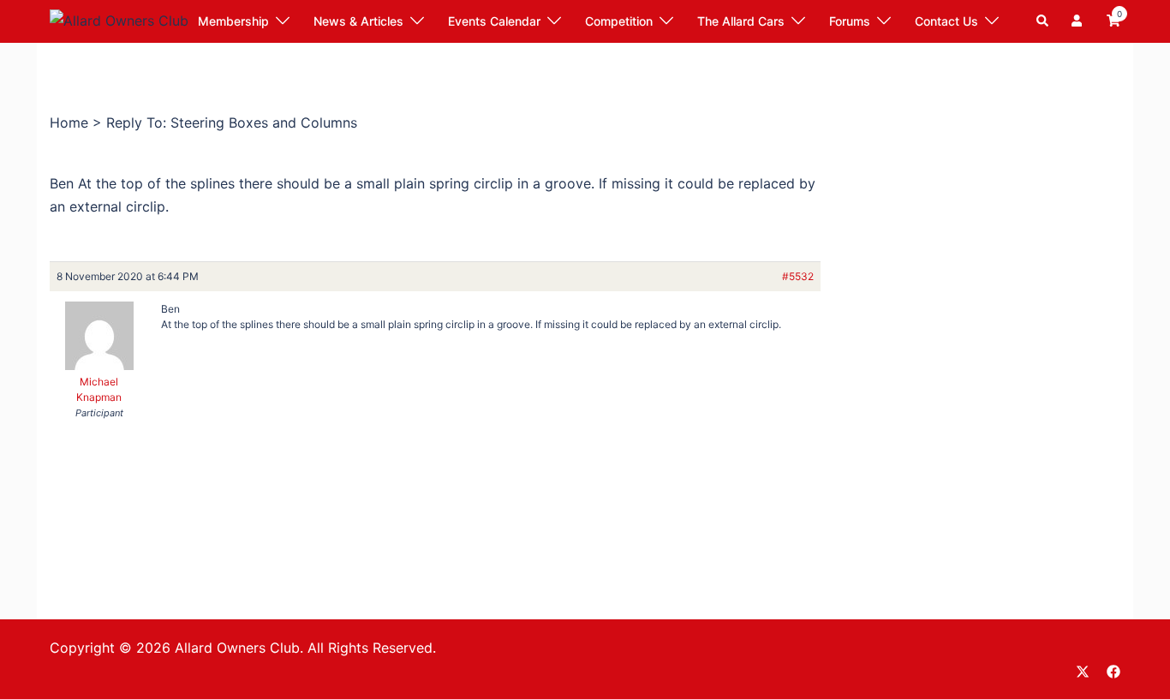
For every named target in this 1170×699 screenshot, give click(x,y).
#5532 (798, 276)
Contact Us (946, 21)
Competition (619, 21)
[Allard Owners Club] (119, 19)
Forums (849, 21)
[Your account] (1078, 21)
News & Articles (358, 21)
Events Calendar (494, 21)
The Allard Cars (741, 21)
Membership (233, 21)
